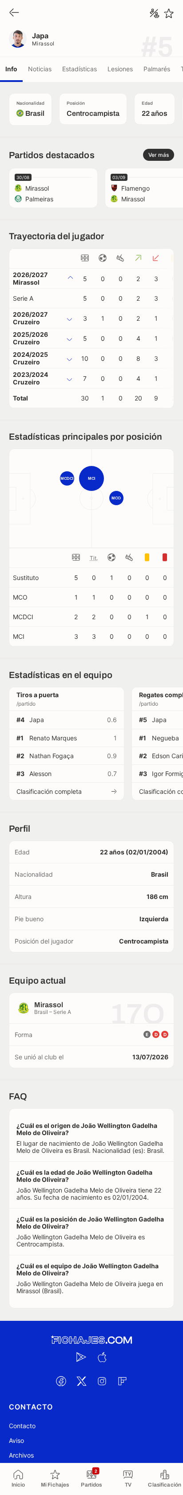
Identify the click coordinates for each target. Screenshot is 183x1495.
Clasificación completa (49, 791)
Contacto (22, 1426)
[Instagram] (101, 1381)
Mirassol (43, 43)
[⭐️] (168, 13)
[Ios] (101, 1357)
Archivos (21, 1455)
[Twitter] (81, 1381)
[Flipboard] (122, 1381)
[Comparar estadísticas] (154, 13)
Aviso (16, 1440)
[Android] (81, 1357)
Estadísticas (79, 69)
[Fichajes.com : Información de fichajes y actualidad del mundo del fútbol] (91, 1340)
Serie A (23, 298)
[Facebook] (61, 1381)
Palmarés (156, 69)
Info (11, 69)
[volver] (14, 13)
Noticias (40, 69)
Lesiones (120, 69)
